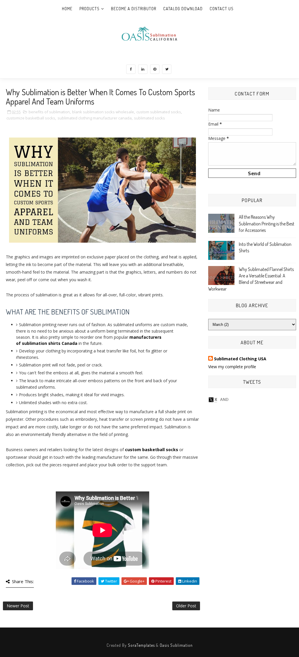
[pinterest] (154, 69)
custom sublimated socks (158, 111)
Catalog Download (183, 8)
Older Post (186, 606)
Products (89, 8)
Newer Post (18, 606)
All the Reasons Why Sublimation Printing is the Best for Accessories (266, 223)
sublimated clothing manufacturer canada (95, 118)
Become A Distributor (133, 8)
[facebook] (130, 69)
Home (67, 8)
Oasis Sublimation (176, 645)
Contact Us (222, 8)
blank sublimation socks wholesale (103, 111)
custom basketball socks (151, 449)
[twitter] (166, 69)
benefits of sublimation (49, 111)
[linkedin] (142, 69)
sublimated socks (149, 118)
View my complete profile (232, 366)
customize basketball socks (30, 118)
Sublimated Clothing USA (240, 358)
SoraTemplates (141, 645)
